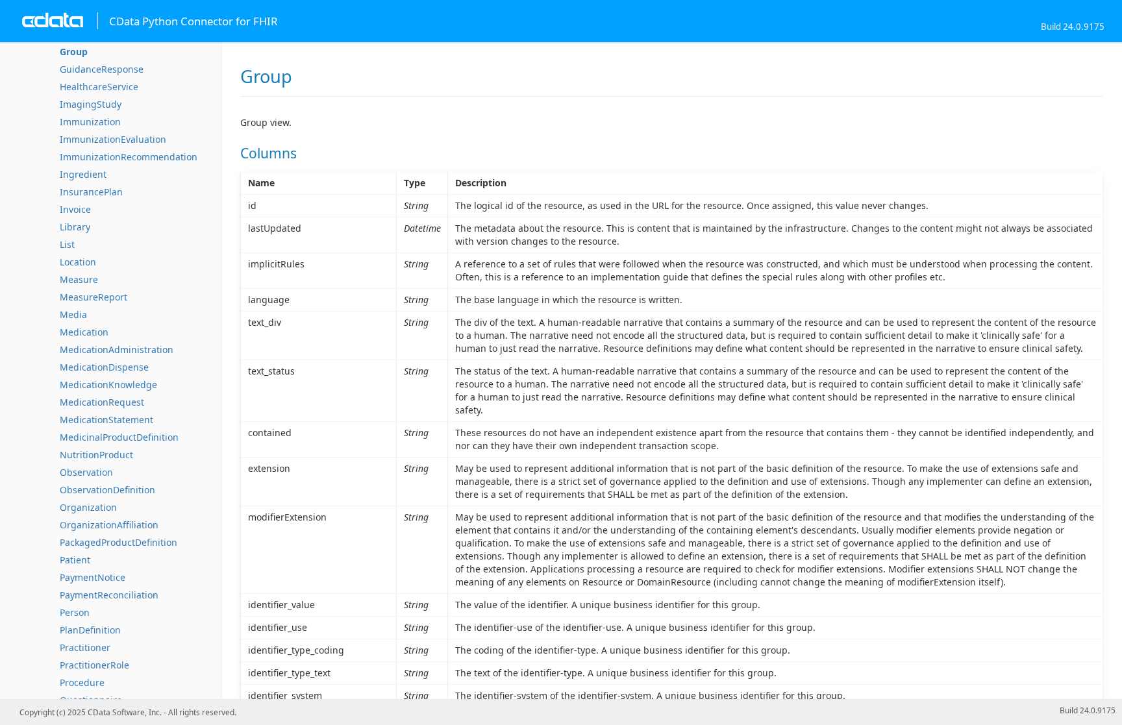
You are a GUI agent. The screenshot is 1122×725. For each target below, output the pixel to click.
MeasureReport (93, 297)
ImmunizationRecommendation (128, 157)
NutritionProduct (96, 455)
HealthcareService (99, 86)
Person (75, 612)
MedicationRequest (102, 402)
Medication (84, 332)
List (67, 244)
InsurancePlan (91, 192)
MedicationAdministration (116, 349)
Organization (88, 507)
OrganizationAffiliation (109, 525)
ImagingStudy (90, 104)
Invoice (75, 209)
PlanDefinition (90, 630)
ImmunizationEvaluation (113, 139)
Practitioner (85, 647)
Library (75, 227)
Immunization (90, 122)
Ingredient (83, 174)
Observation (86, 472)
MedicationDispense (104, 367)
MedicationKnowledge (108, 384)
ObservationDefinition (107, 490)
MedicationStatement (106, 419)
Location (78, 262)
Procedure (82, 682)
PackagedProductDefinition (118, 542)
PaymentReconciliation (109, 595)
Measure (79, 279)
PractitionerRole (94, 665)
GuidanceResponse (101, 69)
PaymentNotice (92, 577)
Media (73, 314)
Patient (75, 560)
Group (74, 51)
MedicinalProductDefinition (119, 437)
